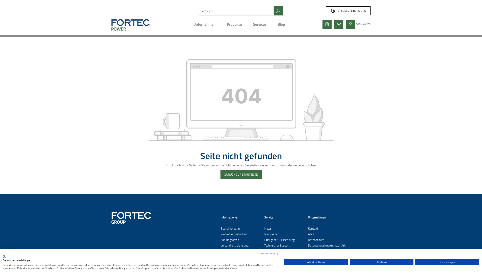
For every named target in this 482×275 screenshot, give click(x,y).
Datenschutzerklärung (268, 253)
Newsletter (271, 234)
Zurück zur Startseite (241, 174)
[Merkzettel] (326, 24)
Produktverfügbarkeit (234, 234)
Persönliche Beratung (351, 11)
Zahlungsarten (230, 239)
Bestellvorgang (230, 228)
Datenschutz (316, 239)
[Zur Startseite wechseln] (142, 25)
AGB (311, 234)
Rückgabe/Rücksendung (279, 239)
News (268, 228)
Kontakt (313, 228)
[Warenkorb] (337, 24)
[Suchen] (278, 10)
